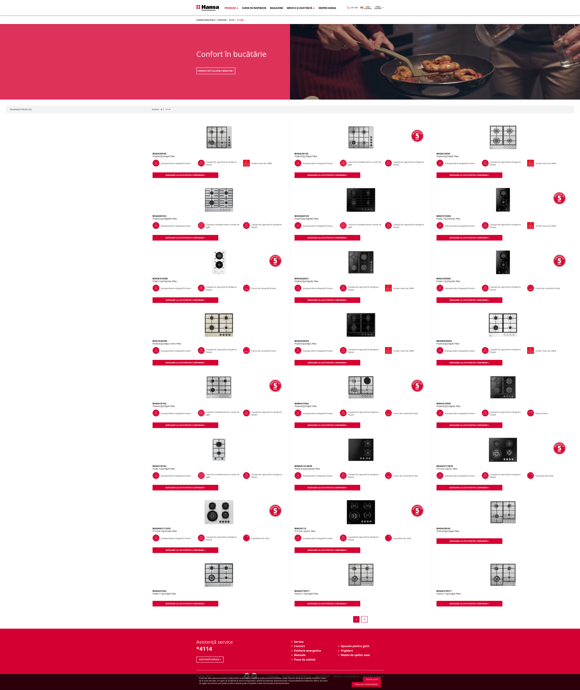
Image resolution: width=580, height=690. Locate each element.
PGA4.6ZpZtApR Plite (306, 406)
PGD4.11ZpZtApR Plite (306, 593)
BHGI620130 (301, 153)
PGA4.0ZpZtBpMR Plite (165, 218)
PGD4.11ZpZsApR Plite (449, 593)
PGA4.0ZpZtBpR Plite (164, 406)
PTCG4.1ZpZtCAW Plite (165, 531)
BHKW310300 (160, 278)
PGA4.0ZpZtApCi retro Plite (167, 343)
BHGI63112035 (445, 465)
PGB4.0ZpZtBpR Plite (306, 156)
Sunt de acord (372, 679)
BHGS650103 (302, 215)
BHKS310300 (444, 215)
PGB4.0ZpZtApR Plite (164, 156)
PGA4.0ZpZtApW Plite (448, 343)
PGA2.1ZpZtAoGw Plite (165, 281)
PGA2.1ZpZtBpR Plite (164, 468)
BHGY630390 (160, 340)
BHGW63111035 (162, 528)
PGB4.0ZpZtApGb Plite (306, 281)
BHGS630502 (302, 340)
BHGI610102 (159, 403)
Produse (222, 20)
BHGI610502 (443, 153)
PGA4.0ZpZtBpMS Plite (307, 218)
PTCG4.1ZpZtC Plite (447, 468)
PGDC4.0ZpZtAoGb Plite (307, 468)
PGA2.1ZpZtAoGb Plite (448, 218)
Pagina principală (205, 20)
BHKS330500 (444, 278)
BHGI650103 (159, 215)
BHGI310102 (159, 465)
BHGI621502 (159, 590)
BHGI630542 (443, 528)
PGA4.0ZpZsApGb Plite (449, 406)
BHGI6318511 (444, 590)
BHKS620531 (302, 278)
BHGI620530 (159, 153)
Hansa (207, 8)
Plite (231, 20)
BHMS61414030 (303, 465)
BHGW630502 (444, 340)
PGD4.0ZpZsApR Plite (448, 531)
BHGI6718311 (302, 590)
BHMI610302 (302, 403)
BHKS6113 (300, 528)
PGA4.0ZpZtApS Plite (305, 343)
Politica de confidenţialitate (366, 684)
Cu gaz (240, 20)
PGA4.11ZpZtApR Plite (164, 593)
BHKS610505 (444, 403)
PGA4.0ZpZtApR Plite (448, 156)
